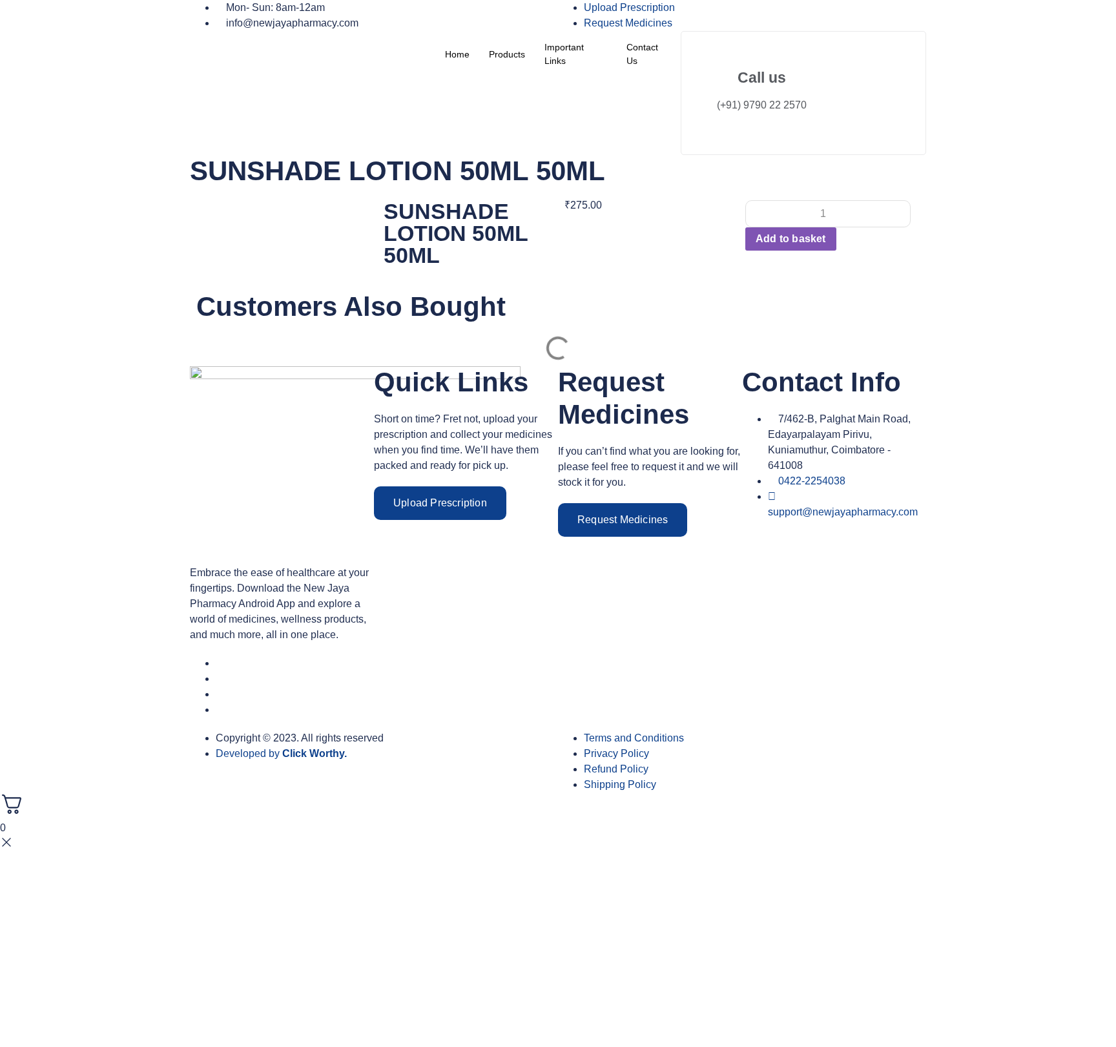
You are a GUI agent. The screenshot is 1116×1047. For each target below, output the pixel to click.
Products (507, 54)
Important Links (564, 54)
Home (457, 54)
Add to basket (791, 238)
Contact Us (642, 54)
